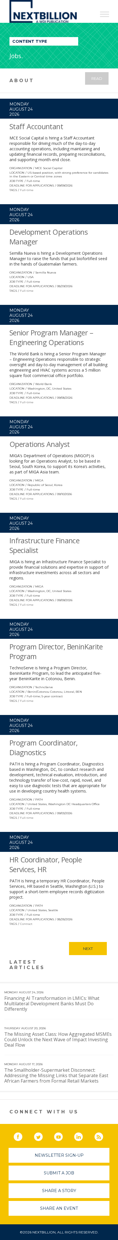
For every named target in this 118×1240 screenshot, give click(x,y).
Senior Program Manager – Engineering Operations (51, 337)
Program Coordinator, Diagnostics (43, 747)
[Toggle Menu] (104, 14)
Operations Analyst (39, 444)
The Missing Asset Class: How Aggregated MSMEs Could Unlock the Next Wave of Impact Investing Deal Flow (58, 1039)
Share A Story (59, 1190)
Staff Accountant (36, 126)
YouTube (62, 1135)
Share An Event (59, 1208)
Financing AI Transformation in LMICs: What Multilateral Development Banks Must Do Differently (51, 1003)
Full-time (27, 190)
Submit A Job (59, 1173)
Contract (26, 924)
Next (88, 948)
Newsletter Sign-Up (59, 1155)
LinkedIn (82, 1135)
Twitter (42, 1135)
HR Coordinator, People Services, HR (45, 864)
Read (96, 78)
